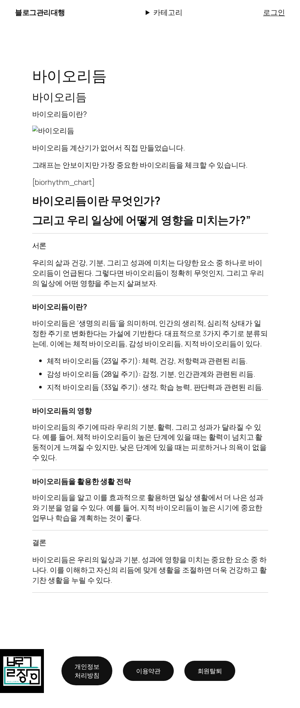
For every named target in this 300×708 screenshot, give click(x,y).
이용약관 (148, 671)
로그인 (274, 12)
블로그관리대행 (40, 12)
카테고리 (168, 12)
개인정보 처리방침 (87, 670)
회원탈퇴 (210, 671)
